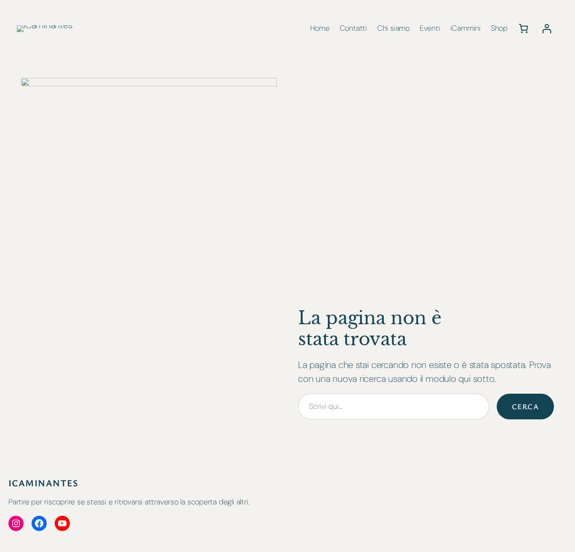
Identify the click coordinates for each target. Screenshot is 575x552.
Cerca (525, 406)
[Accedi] (546, 28)
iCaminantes (43, 483)
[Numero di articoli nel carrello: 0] (523, 28)
